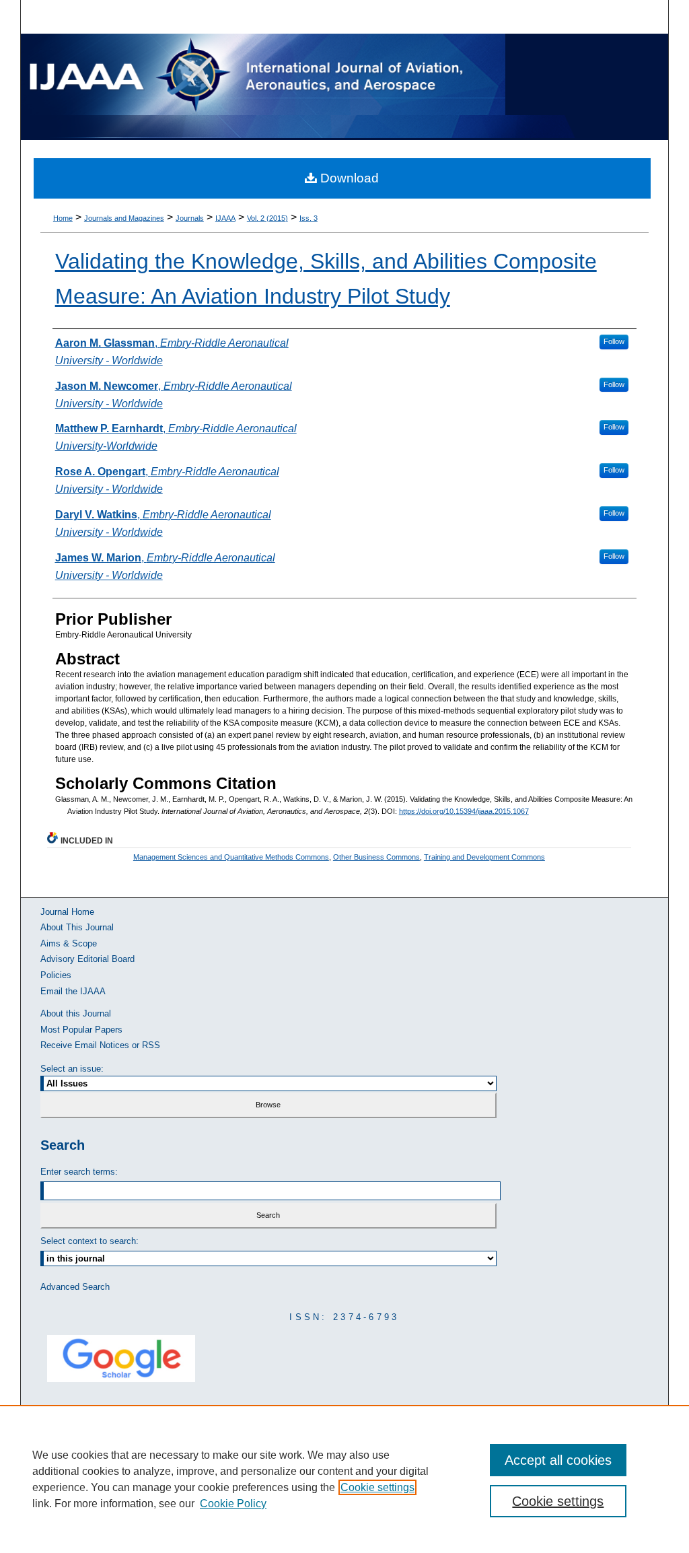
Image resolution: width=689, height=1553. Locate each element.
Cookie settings (377, 1487)
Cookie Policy (233, 1503)
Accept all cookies (558, 1460)
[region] (344, 1479)
